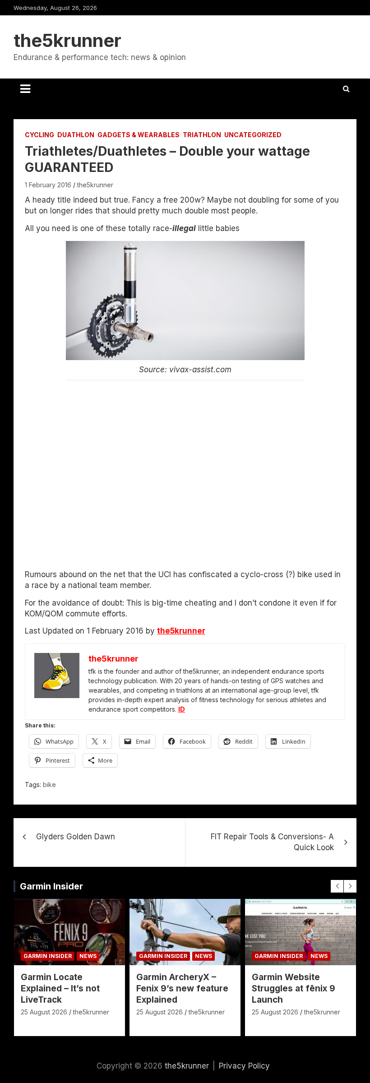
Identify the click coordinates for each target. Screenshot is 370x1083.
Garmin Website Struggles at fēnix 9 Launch (293, 988)
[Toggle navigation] (25, 89)
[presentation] (337, 886)
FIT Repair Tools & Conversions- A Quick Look (272, 842)
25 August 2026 (44, 1012)
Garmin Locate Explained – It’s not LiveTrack (60, 988)
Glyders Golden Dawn (75, 836)
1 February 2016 (48, 185)
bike (49, 784)
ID (181, 709)
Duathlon (75, 135)
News (88, 956)
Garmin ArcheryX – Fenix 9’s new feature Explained (182, 988)
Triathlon (202, 135)
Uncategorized (253, 135)
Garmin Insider (51, 886)
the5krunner (67, 40)
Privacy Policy (244, 1065)
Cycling (39, 135)
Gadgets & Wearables (138, 135)
